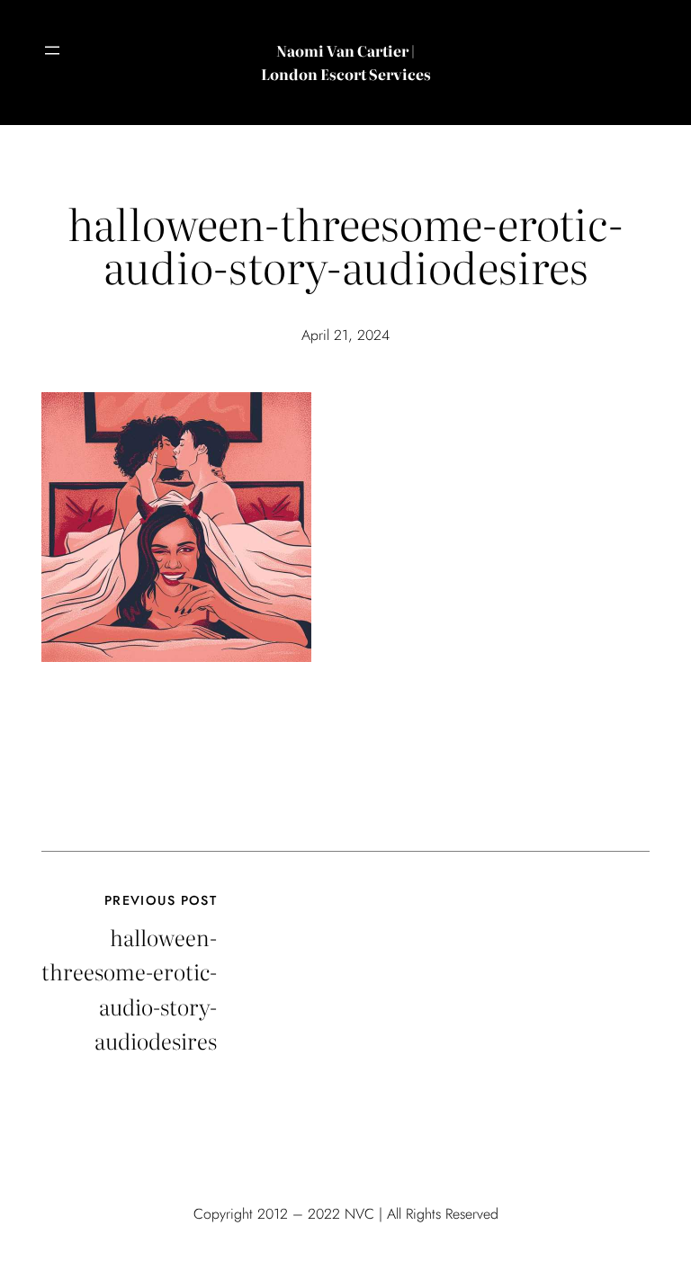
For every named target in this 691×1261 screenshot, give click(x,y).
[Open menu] (52, 50)
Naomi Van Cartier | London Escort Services (346, 62)
